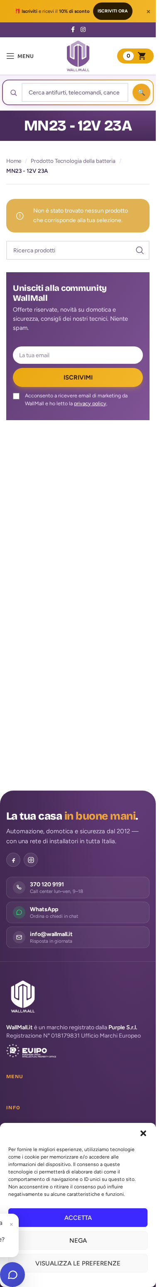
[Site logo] (78, 55)
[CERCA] (140, 250)
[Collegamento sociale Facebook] (73, 30)
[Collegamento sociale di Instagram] (83, 30)
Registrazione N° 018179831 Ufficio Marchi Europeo (73, 1035)
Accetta (78, 1218)
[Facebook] (13, 860)
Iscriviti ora (113, 11)
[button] (143, 1133)
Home (13, 160)
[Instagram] (31, 860)
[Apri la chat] (12, 1274)
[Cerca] (141, 92)
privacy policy (90, 403)
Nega (78, 1240)
